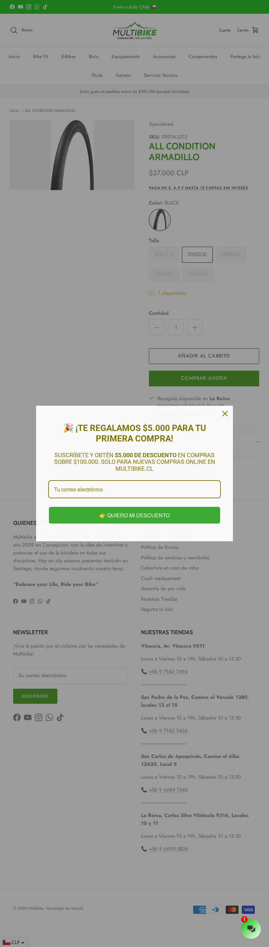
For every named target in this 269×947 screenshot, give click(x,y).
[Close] (225, 413)
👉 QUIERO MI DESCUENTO (134, 515)
